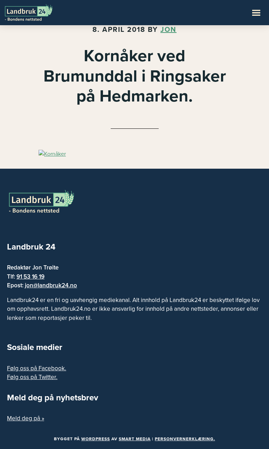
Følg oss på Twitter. (32, 377)
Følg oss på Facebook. (36, 368)
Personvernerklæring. (185, 438)
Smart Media (135, 438)
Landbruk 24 (39, 11)
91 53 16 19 (30, 276)
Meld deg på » (25, 418)
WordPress (95, 438)
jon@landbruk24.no (51, 285)
